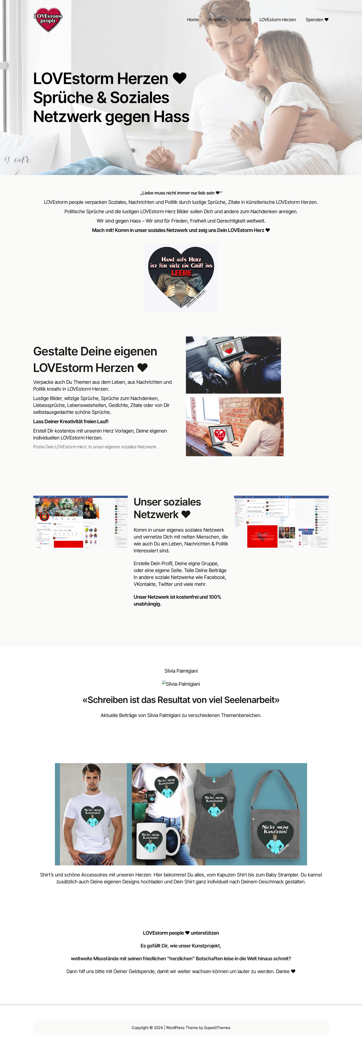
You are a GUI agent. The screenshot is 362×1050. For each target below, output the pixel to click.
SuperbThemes (217, 1027)
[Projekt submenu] (224, 19)
